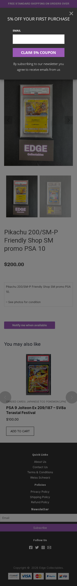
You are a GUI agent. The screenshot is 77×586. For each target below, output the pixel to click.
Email (17, 30)
